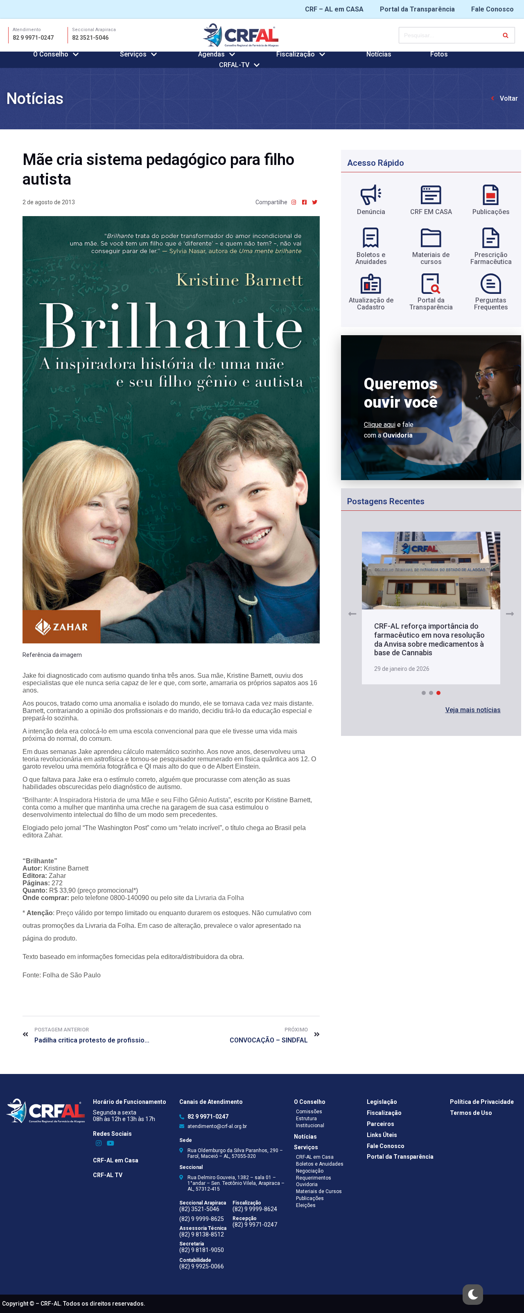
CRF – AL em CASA (334, 9)
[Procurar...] (457, 35)
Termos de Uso (471, 1113)
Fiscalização (384, 1113)
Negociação (309, 1171)
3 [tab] (438, 693)
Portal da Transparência (417, 9)
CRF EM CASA (431, 212)
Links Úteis (382, 1135)
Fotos (439, 54)
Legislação (382, 1102)
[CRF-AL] (240, 35)
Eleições (306, 1205)
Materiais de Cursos (319, 1191)
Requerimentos (313, 1178)
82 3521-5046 (90, 37)
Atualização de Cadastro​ (371, 303)
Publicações (491, 212)
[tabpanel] (431, 608)
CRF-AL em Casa (115, 1160)
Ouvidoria (307, 1184)
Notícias (378, 54)
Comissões (309, 1111)
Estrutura (306, 1118)
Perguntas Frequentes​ (491, 303)
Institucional (310, 1125)
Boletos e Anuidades (319, 1164)
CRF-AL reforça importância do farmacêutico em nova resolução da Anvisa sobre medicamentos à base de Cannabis (429, 639)
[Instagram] (99, 1143)
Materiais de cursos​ (430, 258)
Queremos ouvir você (401, 393)
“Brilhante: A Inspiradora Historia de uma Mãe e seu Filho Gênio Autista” (126, 799)
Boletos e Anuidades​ (371, 258)
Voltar (509, 98)
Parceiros (380, 1124)
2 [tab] (431, 693)
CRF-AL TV (107, 1175)
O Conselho (309, 1102)
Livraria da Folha (219, 897)
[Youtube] (110, 1143)
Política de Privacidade (482, 1102)
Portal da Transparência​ (431, 303)
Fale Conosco (492, 9)
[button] (473, 710)
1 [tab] (424, 693)
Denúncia (371, 212)
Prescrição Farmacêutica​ (491, 258)
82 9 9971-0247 (33, 37)
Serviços (306, 1147)
